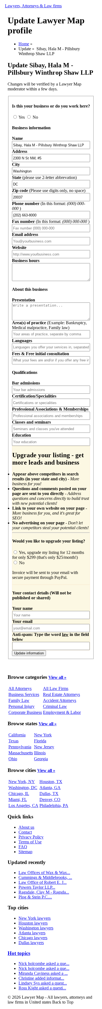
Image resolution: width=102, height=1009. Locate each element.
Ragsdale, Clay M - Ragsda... (43, 892)
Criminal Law (55, 706)
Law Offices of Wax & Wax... (44, 872)
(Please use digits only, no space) (48, 190)
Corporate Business (25, 712)
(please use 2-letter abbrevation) (44, 177)
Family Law (18, 700)
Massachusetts (20, 753)
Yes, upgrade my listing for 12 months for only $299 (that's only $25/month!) (48, 555)
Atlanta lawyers (31, 933)
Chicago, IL (18, 793)
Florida (40, 741)
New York (43, 735)
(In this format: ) (50, 221)
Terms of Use (30, 842)
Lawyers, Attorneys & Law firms (33, 6)
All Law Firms (55, 688)
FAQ (22, 846)
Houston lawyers (33, 923)
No (35, 117)
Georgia (41, 758)
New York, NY (21, 781)
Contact (25, 832)
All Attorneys (20, 688)
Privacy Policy (31, 837)
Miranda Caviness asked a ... (43, 973)
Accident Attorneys (59, 700)
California (17, 735)
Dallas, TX (48, 793)
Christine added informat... (41, 978)
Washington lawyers (35, 928)
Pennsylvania (19, 747)
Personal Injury (21, 706)
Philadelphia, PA (53, 805)
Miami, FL (17, 799)
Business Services (23, 694)
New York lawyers (34, 918)
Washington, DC (22, 787)
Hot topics (19, 953)
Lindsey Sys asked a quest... (42, 983)
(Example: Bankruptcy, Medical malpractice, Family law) (49, 325)
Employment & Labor (62, 712)
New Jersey (44, 747)
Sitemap (25, 851)
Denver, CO (49, 799)
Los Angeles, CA (23, 805)
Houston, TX (50, 781)
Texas (13, 741)
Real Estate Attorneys (61, 694)
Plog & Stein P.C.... (35, 897)
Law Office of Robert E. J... (42, 882)
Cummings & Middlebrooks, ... (45, 877)
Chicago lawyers (32, 937)
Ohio (12, 758)
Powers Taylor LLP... (36, 887)
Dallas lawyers (31, 942)
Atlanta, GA (50, 787)
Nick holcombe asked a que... (43, 963)
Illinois (40, 753)
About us (26, 827)
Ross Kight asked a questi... (42, 988)
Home (23, 44)
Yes (22, 117)
